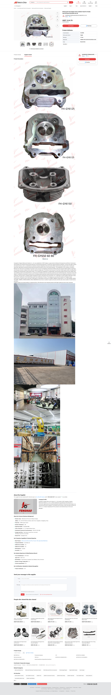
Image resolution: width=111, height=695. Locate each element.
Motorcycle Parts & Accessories (37, 8)
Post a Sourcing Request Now (46, 594)
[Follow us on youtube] (93, 684)
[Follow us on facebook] (88, 684)
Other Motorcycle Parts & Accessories (50, 670)
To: (19, 581)
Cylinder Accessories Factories (49, 675)
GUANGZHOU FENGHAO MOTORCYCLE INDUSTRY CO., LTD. (76, 15)
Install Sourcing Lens (42, 684)
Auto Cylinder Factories (30, 675)
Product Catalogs (30, 652)
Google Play (24, 684)
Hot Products (32, 687)
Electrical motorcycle (17, 657)
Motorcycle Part (29, 540)
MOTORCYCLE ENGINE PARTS (61, 657)
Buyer (71, 5)
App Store (16, 684)
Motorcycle (24, 540)
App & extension (83, 5)
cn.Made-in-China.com (66, 688)
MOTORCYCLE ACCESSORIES (81, 657)
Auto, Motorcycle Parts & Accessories (24, 8)
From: (19, 578)
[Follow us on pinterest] (94, 684)
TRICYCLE (36, 657)
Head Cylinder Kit (89, 675)
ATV (56, 655)
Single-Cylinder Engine (73, 670)
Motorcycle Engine (47, 8)
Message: (18, 584)
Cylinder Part (39, 675)
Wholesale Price (62, 687)
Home (15, 8)
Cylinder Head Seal (70, 675)
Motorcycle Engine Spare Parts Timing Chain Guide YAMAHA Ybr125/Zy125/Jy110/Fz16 (88, 643)
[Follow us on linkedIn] (96, 684)
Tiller (37, 540)
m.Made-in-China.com (58, 688)
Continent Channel (69, 687)
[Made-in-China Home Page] (20, 2)
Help (76, 5)
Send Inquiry (70, 25)
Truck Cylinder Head (80, 675)
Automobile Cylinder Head (19, 678)
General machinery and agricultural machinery (43, 659)
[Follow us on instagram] (91, 684)
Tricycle (34, 540)
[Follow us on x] (89, 684)
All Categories (17, 5)
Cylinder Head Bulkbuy (30, 678)
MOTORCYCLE (16, 655)
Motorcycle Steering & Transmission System (33, 670)
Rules (96, 5)
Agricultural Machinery (43, 540)
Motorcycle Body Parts (19, 670)
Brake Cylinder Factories (19, 675)
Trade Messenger (32, 684)
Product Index (75, 687)
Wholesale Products (55, 687)
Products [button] (32, 2)
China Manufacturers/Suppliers (46, 687)
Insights (80, 687)
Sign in (96, 3)
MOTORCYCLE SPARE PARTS (19, 659)
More (15, 680)
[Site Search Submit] (71, 2)
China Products (37, 687)
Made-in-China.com (51, 688)
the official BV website (40, 497)
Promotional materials (39, 655)
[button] (67, 2)
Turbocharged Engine (63, 670)
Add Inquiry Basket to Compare (37, 48)
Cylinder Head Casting (61, 675)
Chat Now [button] (89, 25)
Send (23, 594)
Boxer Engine (82, 670)
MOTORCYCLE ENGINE (80, 655)
